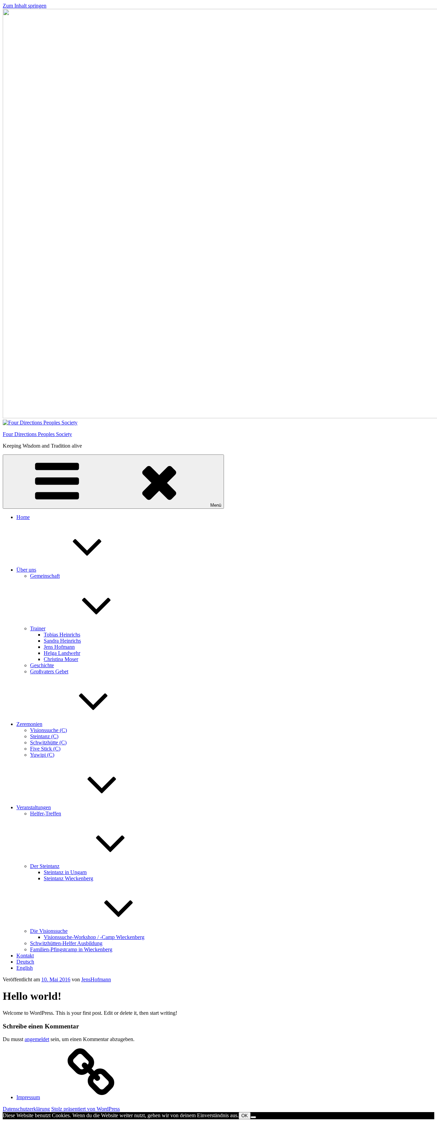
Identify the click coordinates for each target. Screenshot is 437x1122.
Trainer (37, 628)
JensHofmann (96, 979)
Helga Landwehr (62, 653)
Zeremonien (29, 724)
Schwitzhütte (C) (48, 742)
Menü (215, 505)
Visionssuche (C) (48, 730)
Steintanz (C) (44, 736)
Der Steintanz (44, 866)
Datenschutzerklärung (26, 1109)
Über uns (26, 570)
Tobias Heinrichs (62, 634)
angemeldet (37, 1039)
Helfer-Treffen (45, 813)
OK (244, 1115)
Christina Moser (61, 659)
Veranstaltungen (33, 807)
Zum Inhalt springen (24, 6)
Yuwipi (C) (42, 755)
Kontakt (25, 955)
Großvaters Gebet (49, 671)
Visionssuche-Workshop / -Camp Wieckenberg (94, 937)
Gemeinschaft (45, 576)
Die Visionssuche (49, 931)
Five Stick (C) (45, 749)
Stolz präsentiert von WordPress (85, 1109)
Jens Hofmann (59, 647)
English (24, 968)
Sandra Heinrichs (62, 641)
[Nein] (253, 1117)
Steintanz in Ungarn (65, 872)
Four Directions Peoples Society (37, 434)
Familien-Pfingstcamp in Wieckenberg (71, 949)
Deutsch (25, 962)
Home (23, 517)
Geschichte (42, 665)
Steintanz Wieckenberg (68, 878)
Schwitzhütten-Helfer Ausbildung (66, 943)
